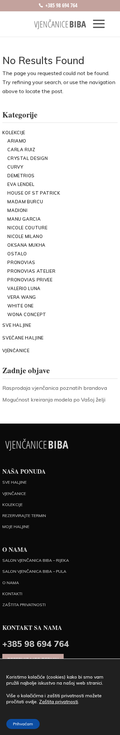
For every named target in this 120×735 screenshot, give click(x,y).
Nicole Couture (27, 227)
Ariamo (16, 141)
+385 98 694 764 (61, 5)
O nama (10, 582)
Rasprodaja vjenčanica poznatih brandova (54, 388)
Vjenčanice (16, 350)
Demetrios (21, 175)
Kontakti (12, 593)
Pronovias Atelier (31, 271)
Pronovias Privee (29, 279)
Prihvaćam (23, 723)
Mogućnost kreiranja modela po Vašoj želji (53, 399)
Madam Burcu (25, 201)
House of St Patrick (33, 193)
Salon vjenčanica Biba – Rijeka (35, 560)
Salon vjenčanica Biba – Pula (34, 571)
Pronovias (21, 262)
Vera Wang (21, 297)
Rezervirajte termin (24, 515)
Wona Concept (26, 314)
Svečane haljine (23, 337)
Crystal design (27, 158)
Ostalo (17, 253)
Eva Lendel (21, 184)
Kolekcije (13, 132)
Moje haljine (15, 526)
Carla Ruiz (21, 149)
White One (20, 305)
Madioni (17, 210)
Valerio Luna (24, 288)
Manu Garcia (24, 219)
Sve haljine (16, 325)
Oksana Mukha (26, 245)
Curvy (15, 167)
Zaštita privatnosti (24, 604)
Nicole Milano (25, 236)
